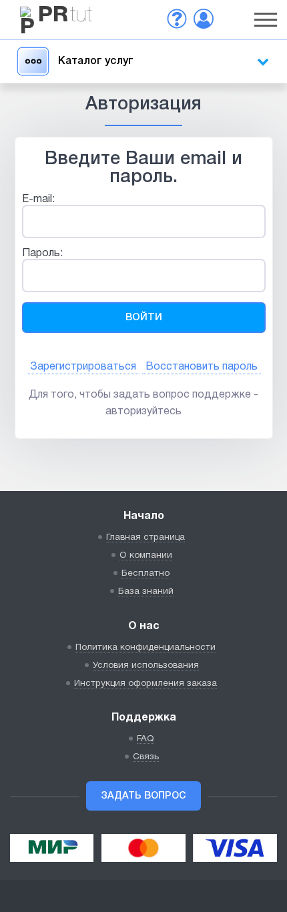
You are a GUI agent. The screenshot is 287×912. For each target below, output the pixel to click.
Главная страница (145, 537)
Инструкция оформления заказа (145, 683)
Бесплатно (145, 573)
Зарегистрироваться (83, 367)
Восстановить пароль (202, 367)
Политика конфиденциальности (145, 647)
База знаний (146, 591)
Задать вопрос (143, 796)
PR (65, 15)
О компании (145, 555)
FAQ (145, 739)
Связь (146, 757)
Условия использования (146, 665)
